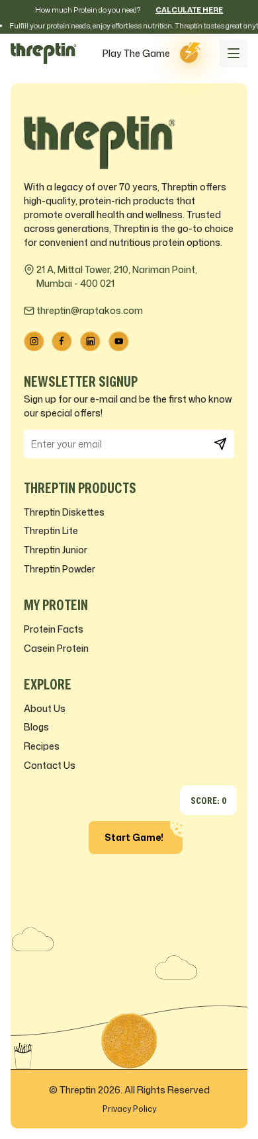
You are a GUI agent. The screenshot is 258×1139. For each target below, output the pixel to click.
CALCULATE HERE (189, 10)
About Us (44, 708)
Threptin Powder (59, 569)
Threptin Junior (55, 549)
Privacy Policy (129, 1109)
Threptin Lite (51, 530)
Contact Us (49, 765)
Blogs (36, 727)
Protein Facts (53, 629)
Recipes (42, 746)
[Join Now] (220, 444)
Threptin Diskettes (64, 512)
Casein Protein (56, 648)
